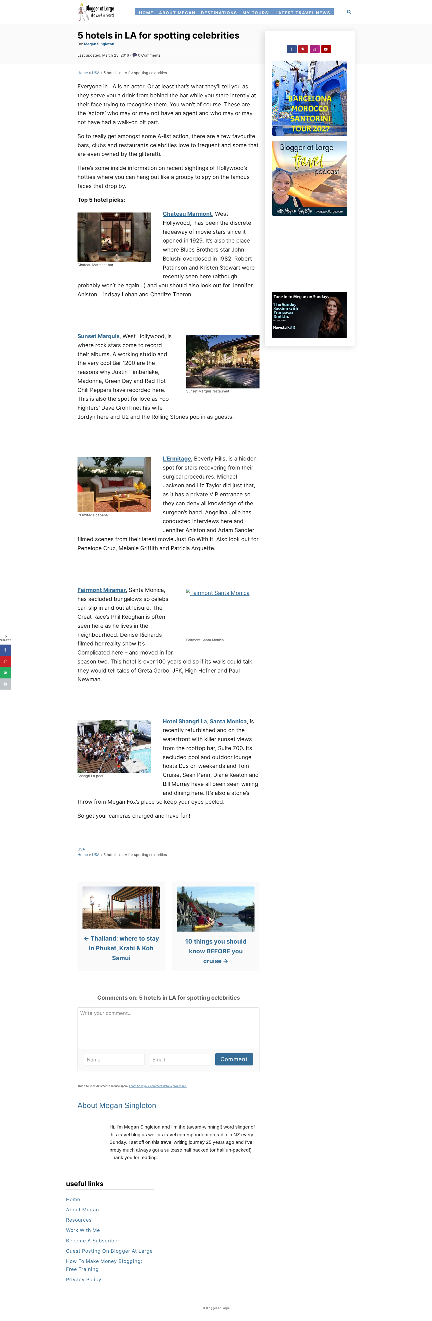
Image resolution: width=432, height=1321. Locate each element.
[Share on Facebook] (5, 650)
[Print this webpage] (5, 684)
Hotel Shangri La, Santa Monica (205, 721)
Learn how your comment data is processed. (158, 1086)
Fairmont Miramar (102, 590)
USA (96, 73)
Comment (234, 1059)
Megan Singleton (99, 44)
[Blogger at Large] (96, 12)
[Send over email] (5, 672)
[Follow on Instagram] (315, 49)
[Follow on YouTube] (326, 49)
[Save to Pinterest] (5, 661)
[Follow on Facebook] (292, 49)
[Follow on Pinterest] (303, 49)
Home (83, 73)
